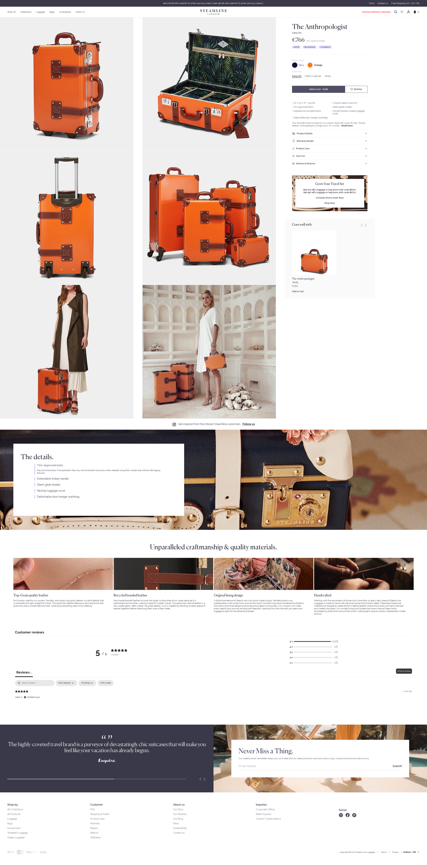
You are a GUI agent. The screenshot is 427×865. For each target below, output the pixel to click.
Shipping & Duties (99, 814)
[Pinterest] (354, 815)
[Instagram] (341, 815)
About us (179, 804)
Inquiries (261, 804)
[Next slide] (204, 779)
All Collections (15, 809)
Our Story (178, 809)
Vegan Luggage (16, 837)
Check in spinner (313, 76)
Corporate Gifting (265, 809)
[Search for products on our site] (395, 12)
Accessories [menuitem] (65, 12)
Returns (94, 832)
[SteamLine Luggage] (213, 12)
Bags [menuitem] (52, 12)
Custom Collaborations (268, 818)
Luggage (12, 818)
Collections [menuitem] (26, 12)
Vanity (328, 76)
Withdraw (95, 837)
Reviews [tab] (24, 672)
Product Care (97, 818)
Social (343, 810)
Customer (96, 804)
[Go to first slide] (365, 225)
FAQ (92, 809)
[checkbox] (106, 683)
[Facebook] (348, 815)
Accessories (14, 828)
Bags (10, 823)
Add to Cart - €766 (318, 89)
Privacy (395, 852)
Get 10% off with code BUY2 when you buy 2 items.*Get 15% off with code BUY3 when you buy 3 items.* (213, 3)
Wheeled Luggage (17, 832)
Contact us (383, 3)
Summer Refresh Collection (376, 12)
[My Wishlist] (402, 12)
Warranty (95, 823)
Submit (397, 766)
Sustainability (180, 828)
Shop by (12, 804)
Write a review (404, 671)
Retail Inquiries (263, 814)
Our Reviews (180, 814)
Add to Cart (298, 291)
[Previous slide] (361, 225)
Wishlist (358, 89)
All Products (14, 814)
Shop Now (329, 203)
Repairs (94, 828)
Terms (383, 852)
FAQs (371, 3)
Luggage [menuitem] (40, 12)
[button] (314, 641)
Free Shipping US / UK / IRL (405, 3)
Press (176, 823)
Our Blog (178, 818)
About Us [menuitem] (80, 12)
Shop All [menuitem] (11, 12)
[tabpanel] (213, 701)
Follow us (249, 424)
